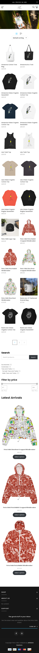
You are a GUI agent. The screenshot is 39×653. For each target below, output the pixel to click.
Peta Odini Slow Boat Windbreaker (8, 299)
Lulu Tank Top (6, 152)
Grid (16, 33)
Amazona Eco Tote (26, 65)
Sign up (33, 626)
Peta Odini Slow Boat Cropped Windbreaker (28, 270)
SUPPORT (5, 608)
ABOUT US (5, 598)
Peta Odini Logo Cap (8, 239)
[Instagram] (22, 633)
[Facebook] (16, 633)
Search (5, 352)
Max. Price (35, 391)
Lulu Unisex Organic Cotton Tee (8, 181)
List (20, 33)
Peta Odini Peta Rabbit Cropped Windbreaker (28, 240)
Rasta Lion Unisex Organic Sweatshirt (26, 329)
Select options (19, 457)
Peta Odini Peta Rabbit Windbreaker (9, 270)
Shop (3, 592)
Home (16, 23)
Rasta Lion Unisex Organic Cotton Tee (8, 329)
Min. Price (4, 391)
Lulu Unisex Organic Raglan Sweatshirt (8, 210)
